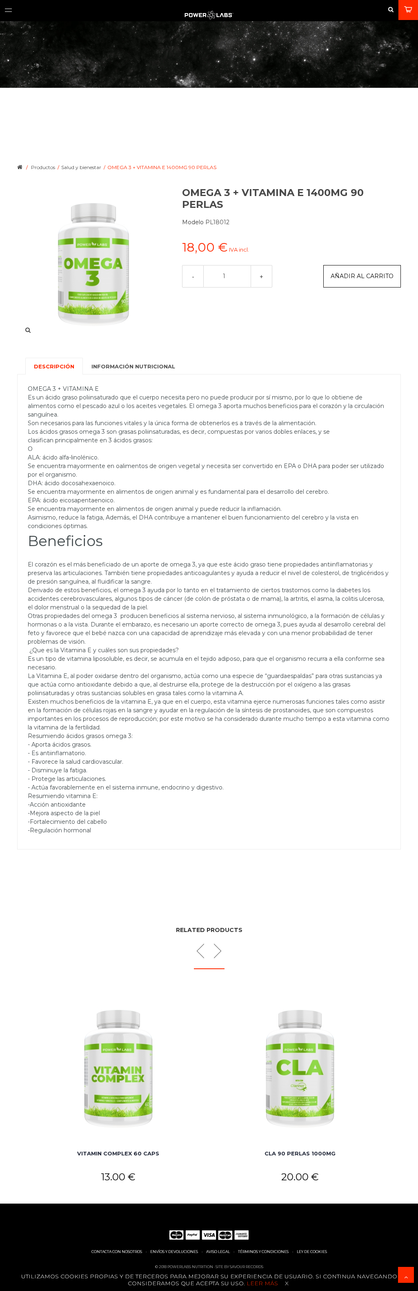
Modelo (193, 222)
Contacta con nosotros (116, 1251)
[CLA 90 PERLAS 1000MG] (300, 1068)
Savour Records (246, 1266)
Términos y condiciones (263, 1251)
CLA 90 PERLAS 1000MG (300, 1153)
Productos (43, 167)
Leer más (261, 1283)
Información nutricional (133, 366)
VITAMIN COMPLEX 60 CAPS (118, 1153)
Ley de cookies (312, 1251)
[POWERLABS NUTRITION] (209, 17)
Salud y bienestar (81, 167)
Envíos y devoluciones (174, 1251)
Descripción (54, 366)
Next (214, 951)
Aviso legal (218, 1251)
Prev (204, 951)
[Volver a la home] (19, 167)
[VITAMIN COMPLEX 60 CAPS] (118, 1068)
